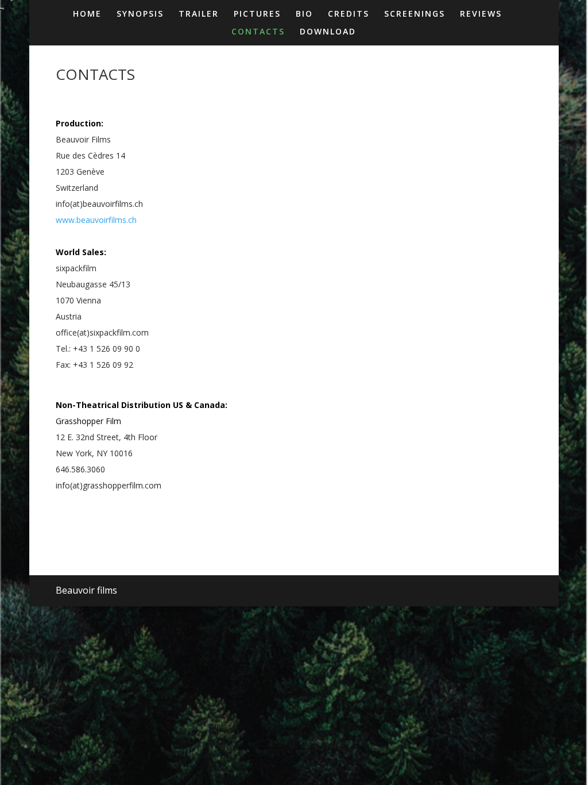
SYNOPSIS (140, 14)
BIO (304, 14)
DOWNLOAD (328, 32)
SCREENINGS (414, 14)
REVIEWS (481, 14)
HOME (87, 14)
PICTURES (257, 14)
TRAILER (199, 14)
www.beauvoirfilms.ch (96, 219)
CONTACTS (258, 32)
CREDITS (348, 14)
